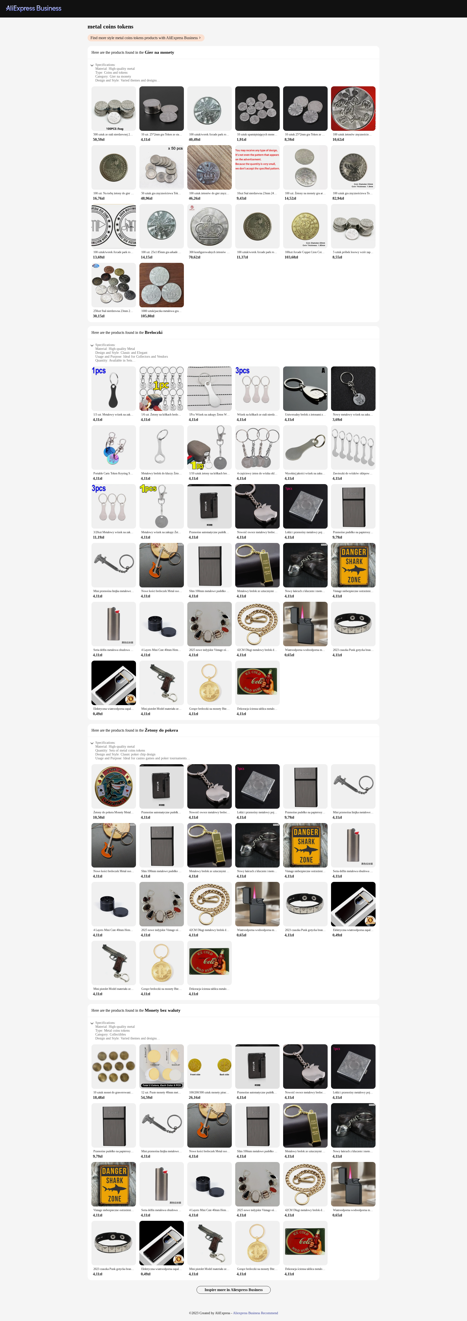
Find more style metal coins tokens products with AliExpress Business (144, 38)
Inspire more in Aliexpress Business (234, 1290)
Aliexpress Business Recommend (255, 1313)
